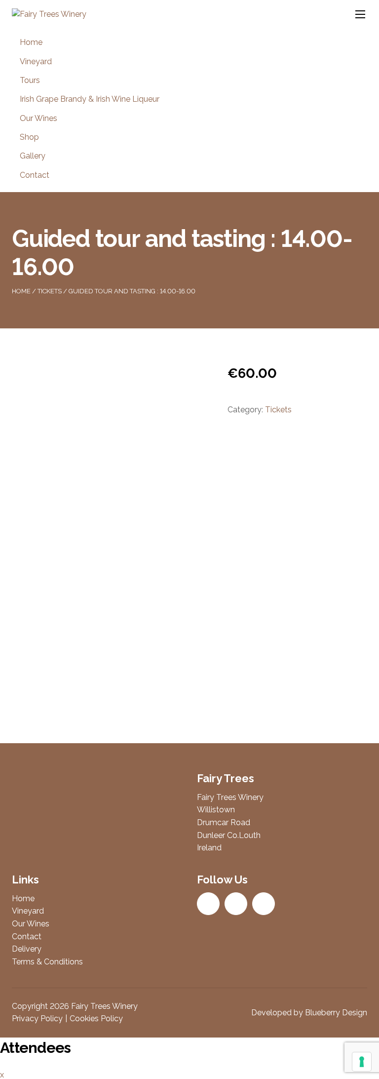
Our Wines (38, 118)
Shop (29, 137)
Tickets (50, 291)
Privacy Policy (37, 1018)
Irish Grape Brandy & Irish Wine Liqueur (89, 99)
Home (31, 42)
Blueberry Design (336, 1012)
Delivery (26, 949)
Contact (34, 175)
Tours (30, 80)
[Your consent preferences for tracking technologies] (361, 1061)
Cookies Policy (96, 1018)
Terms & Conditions (47, 961)
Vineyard (36, 61)
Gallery (32, 155)
